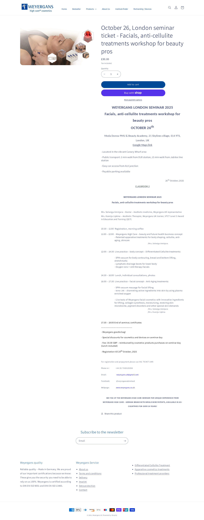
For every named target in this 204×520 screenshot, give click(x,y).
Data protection (87, 485)
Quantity (104, 68)
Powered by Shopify (110, 515)
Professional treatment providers (152, 473)
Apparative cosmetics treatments (152, 469)
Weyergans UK (97, 515)
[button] (169, 7)
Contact (83, 489)
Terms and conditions (90, 473)
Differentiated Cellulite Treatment (152, 465)
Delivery (83, 477)
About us (83, 469)
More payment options (133, 100)
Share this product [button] (113, 413)
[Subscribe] (125, 440)
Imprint (83, 481)
